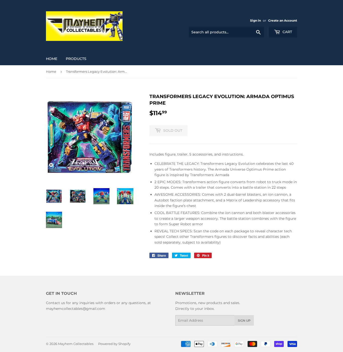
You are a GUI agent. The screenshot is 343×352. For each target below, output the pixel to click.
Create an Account (282, 20)
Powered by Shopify (114, 344)
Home (51, 58)
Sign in (255, 20)
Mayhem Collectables (75, 344)
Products (76, 58)
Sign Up (244, 320)
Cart (286, 32)
